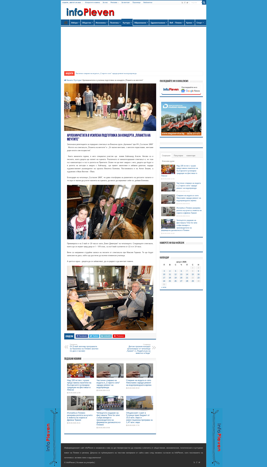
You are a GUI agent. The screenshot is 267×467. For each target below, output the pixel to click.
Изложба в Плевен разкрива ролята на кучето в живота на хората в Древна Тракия (79, 416)
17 (164, 278)
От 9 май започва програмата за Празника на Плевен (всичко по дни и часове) (84, 348)
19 (175, 278)
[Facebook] (185, 2)
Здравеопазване (158, 23)
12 (175, 274)
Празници (136, 2)
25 (170, 281)
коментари (190, 156)
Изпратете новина (92, 2)
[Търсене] (204, 2)
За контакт (125, 2)
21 (187, 278)
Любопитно (147, 2)
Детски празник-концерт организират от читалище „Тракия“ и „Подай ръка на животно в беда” (138, 349)
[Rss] (182, 2)
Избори (74, 23)
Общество (86, 23)
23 (198, 278)
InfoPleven (70, 462)
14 (187, 274)
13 (181, 274)
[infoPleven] (89, 11)
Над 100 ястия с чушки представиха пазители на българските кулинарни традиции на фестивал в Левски (79, 385)
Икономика (101, 23)
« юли (163, 287)
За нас (105, 2)
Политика (114, 23)
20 (181, 278)
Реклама (114, 2)
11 (170, 274)
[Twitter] (187, 2)
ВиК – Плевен (176, 23)
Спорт (199, 23)
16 (198, 274)
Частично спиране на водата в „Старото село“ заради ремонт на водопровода (106, 73)
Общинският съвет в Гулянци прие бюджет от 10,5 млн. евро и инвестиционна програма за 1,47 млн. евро (139, 417)
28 (187, 281)
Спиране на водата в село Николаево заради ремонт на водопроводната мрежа (138, 382)
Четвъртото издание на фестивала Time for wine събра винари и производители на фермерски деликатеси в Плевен (108, 419)
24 (164, 281)
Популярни (178, 156)
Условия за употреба (85, 462)
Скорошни (166, 156)
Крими (189, 23)
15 (193, 274)
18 (170, 278)
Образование (140, 23)
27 (181, 281)
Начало (66, 22)
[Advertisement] (133, 47)
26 (175, 281)
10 (164, 274)
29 (193, 281)
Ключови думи (168, 161)
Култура (126, 23)
